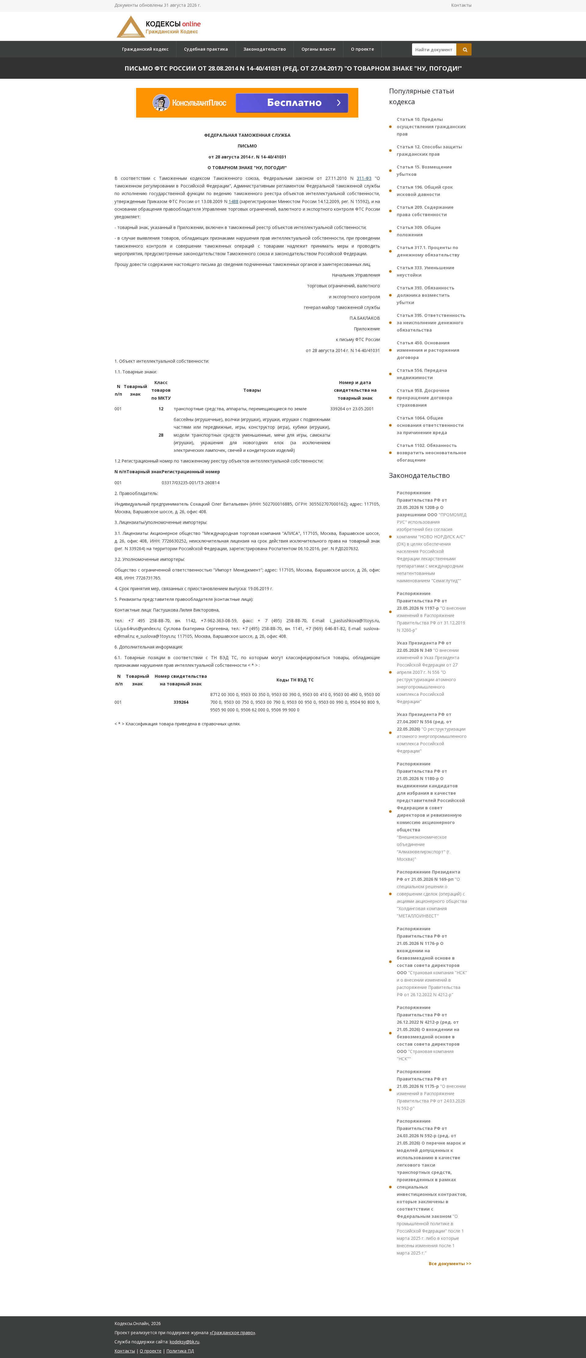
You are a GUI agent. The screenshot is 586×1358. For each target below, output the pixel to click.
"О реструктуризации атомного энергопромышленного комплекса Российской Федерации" (432, 732)
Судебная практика (206, 49)
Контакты (461, 5)
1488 (233, 201)
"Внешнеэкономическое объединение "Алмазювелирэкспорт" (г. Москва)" (431, 811)
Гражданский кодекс (145, 49)
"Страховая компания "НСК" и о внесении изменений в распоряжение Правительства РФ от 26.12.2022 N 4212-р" (432, 961)
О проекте (362, 49)
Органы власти (318, 49)
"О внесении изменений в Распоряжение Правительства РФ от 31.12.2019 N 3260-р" (431, 611)
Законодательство (265, 49)
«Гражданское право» (232, 1332)
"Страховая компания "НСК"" (428, 1033)
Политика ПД (180, 1351)
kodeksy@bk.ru (184, 1342)
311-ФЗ (364, 178)
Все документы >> (450, 1263)
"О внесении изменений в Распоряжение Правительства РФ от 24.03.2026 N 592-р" (431, 1090)
